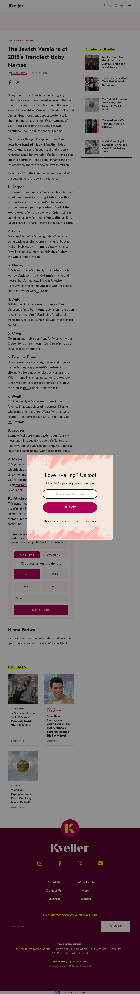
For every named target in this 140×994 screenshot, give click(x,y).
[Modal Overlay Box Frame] (70, 497)
